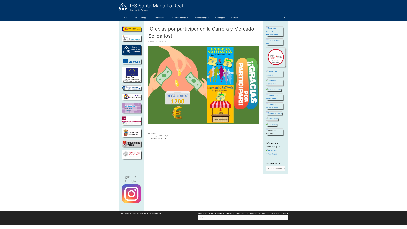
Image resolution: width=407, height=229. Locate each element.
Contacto (235, 18)
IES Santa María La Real (156, 6)
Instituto (154, 133)
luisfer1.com (156, 213)
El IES (124, 18)
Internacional (201, 18)
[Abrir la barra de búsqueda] (284, 18)
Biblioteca (265, 213)
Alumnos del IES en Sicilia (160, 136)
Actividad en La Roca (158, 138)
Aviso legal (275, 213)
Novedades (220, 18)
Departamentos (179, 18)
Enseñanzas (140, 18)
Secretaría (159, 18)
